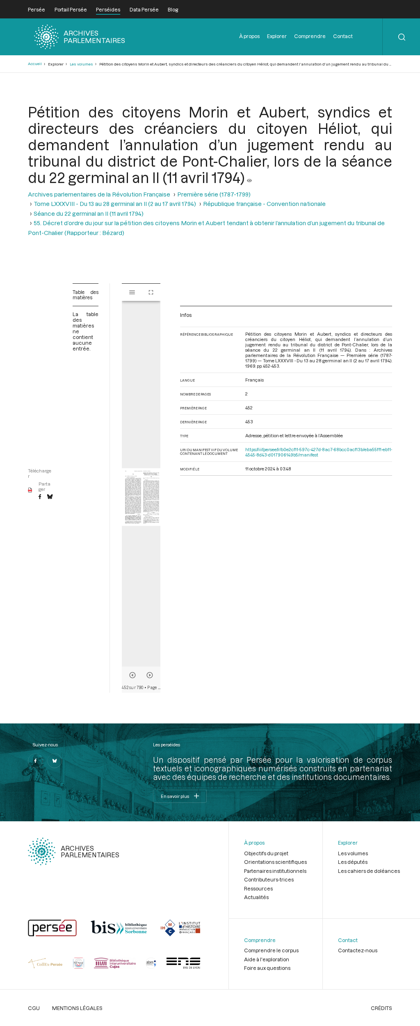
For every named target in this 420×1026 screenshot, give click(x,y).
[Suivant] (149, 675)
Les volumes (81, 64)
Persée (36, 9)
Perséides (108, 9)
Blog (173, 9)
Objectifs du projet (266, 853)
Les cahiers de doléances (369, 871)
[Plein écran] (151, 292)
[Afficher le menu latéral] (132, 292)
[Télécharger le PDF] (30, 490)
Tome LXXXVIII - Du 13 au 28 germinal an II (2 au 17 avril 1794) (115, 203)
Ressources (258, 888)
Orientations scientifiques (275, 862)
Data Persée (144, 9)
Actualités (256, 897)
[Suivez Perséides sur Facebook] (35, 760)
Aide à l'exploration (266, 959)
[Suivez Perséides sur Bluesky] (54, 760)
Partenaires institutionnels (275, 871)
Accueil (35, 63)
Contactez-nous (357, 950)
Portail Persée (71, 9)
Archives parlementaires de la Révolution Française (99, 194)
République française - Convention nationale (264, 203)
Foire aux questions (267, 968)
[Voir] (249, 177)
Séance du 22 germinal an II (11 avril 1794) (89, 213)
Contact (343, 36)
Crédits (381, 1008)
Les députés (353, 862)
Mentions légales (77, 1008)
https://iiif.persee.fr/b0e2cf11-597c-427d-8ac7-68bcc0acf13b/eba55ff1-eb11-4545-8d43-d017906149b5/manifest (318, 452)
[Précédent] (132, 675)
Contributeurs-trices (269, 879)
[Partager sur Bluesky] (49, 497)
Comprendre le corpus (271, 950)
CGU (34, 1008)
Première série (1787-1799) (214, 194)
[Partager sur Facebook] (40, 497)
